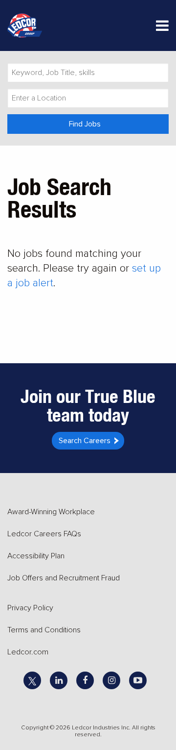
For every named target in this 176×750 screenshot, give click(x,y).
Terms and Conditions (44, 630)
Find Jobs (85, 124)
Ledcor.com (27, 652)
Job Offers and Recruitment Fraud (63, 578)
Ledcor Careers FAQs (44, 534)
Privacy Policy (30, 608)
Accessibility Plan (36, 556)
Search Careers (84, 441)
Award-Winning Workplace (51, 512)
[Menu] (162, 27)
